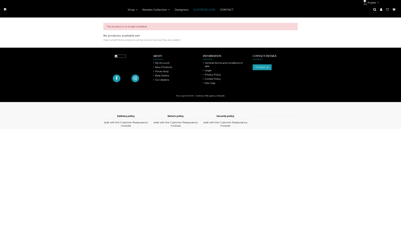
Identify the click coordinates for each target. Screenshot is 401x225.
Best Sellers (162, 75)
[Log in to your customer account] (381, 9)
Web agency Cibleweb (215, 96)
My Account (162, 62)
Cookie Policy (213, 78)
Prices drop (162, 71)
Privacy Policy (213, 74)
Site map (210, 83)
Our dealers (162, 79)
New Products (163, 67)
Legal (208, 70)
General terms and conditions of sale (224, 64)
